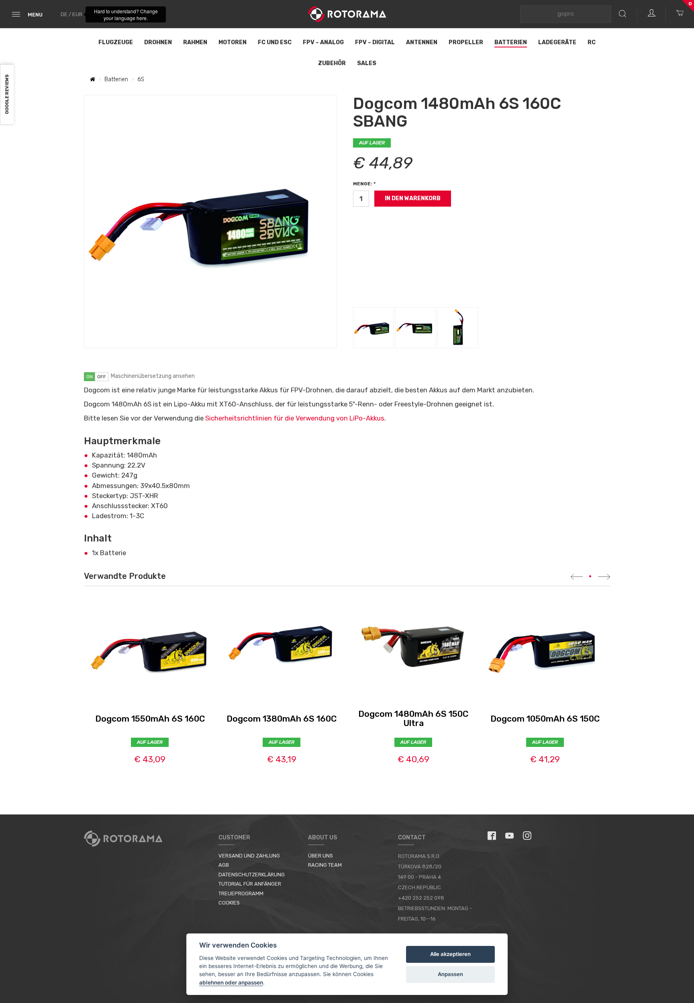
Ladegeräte (557, 42)
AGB (223, 865)
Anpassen (450, 974)
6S (140, 79)
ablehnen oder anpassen (231, 982)
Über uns (320, 856)
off (101, 376)
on (89, 376)
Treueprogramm (240, 893)
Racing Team (325, 865)
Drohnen (158, 42)
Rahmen (195, 42)
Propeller (466, 42)
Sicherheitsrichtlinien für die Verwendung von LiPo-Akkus (294, 418)
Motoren (232, 42)
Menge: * (364, 184)
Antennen (421, 42)
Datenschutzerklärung (251, 875)
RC (592, 42)
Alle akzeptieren (450, 954)
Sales (366, 63)
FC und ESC (275, 42)
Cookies (229, 903)
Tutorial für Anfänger (249, 884)
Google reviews (7, 95)
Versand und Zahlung (249, 856)
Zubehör (332, 63)
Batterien (510, 42)
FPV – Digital (375, 42)
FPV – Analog (323, 42)
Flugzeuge (115, 42)
